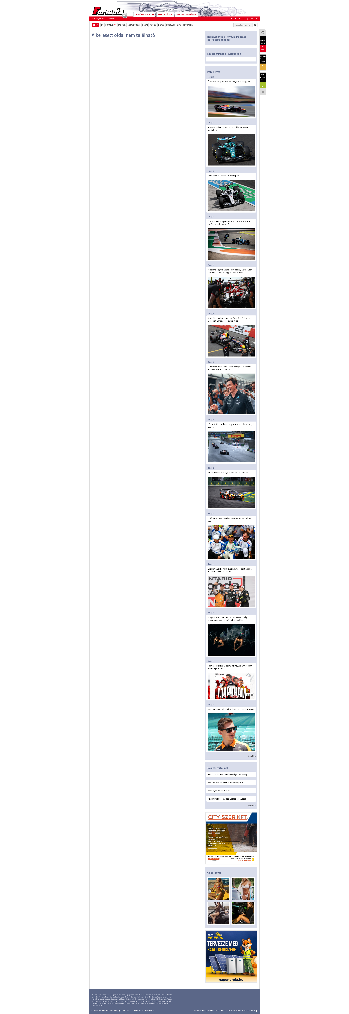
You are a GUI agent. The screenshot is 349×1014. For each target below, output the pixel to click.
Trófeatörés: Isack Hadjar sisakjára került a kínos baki (229, 519)
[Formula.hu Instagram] (243, 18)
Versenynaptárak (186, 14)
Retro (153, 25)
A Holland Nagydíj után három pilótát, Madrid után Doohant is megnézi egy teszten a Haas (230, 271)
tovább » (252, 756)
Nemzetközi (134, 25)
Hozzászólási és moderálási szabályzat (238, 1010)
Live (179, 25)
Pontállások (165, 14)
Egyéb (161, 25)
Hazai (145, 25)
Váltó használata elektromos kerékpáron (225, 782)
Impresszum (199, 1010)
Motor (122, 25)
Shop (95, 25)
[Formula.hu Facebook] (231, 18)
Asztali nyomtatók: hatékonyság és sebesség (227, 774)
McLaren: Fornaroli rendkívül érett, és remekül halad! (231, 709)
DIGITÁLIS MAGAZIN (144, 14)
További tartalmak (217, 768)
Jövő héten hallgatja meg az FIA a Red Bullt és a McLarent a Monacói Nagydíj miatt (229, 319)
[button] (256, 18)
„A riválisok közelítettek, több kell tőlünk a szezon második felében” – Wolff (229, 368)
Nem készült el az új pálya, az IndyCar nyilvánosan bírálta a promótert (230, 667)
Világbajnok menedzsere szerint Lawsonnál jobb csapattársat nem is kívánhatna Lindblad (229, 618)
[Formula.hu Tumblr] (239, 18)
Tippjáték (188, 25)
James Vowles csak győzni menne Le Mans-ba (228, 472)
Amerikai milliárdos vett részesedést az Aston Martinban (228, 128)
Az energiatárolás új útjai (219, 790)
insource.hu (150, 1010)
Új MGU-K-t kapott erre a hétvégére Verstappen (229, 81)
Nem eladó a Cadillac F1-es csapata (223, 175)
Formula (109, 25)
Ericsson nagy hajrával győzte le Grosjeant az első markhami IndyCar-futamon (230, 570)
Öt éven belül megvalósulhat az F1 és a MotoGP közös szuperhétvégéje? (229, 222)
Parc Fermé (213, 72)
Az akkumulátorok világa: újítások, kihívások (227, 799)
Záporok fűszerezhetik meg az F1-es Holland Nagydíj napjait (231, 425)
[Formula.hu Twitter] (235, 18)
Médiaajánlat (213, 1010)
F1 (102, 25)
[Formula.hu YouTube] (247, 18)
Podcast (170, 25)
